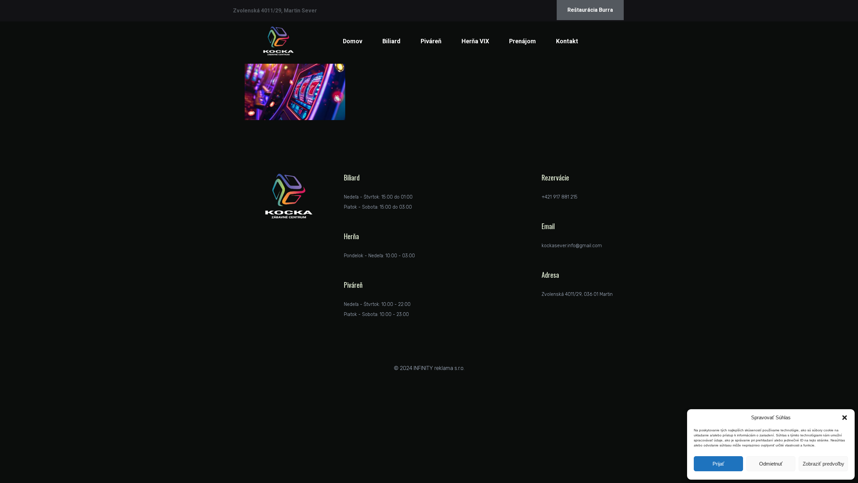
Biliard (391, 41)
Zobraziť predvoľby (823, 464)
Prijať (718, 464)
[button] (844, 417)
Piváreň (431, 41)
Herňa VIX (475, 41)
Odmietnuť (771, 464)
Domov (352, 41)
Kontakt (567, 41)
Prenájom (522, 41)
